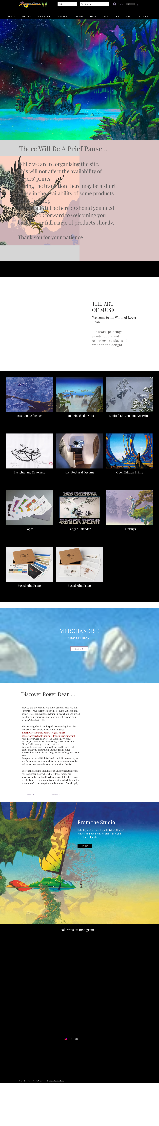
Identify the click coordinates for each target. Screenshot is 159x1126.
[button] (130, 4)
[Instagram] (65, 1061)
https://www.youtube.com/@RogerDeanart (43, 732)
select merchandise (88, 836)
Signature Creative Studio (55, 1103)
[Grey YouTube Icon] (76, 1061)
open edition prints (101, 833)
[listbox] (130, 4)
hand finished (107, 830)
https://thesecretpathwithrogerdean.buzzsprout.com (48, 735)
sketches (94, 830)
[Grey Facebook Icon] (71, 1061)
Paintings (83, 830)
